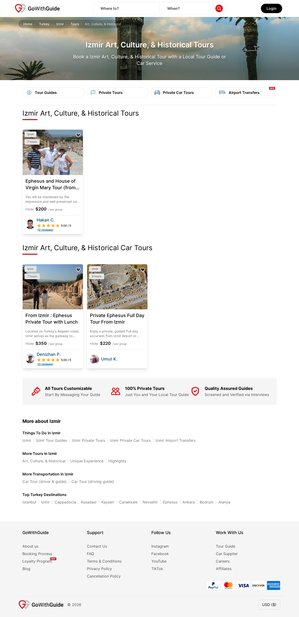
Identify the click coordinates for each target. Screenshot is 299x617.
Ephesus (170, 502)
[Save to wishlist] (78, 135)
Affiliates (223, 568)
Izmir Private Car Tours (130, 440)
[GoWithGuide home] (37, 8)
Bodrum (207, 502)
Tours (75, 24)
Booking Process (37, 553)
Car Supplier (227, 553)
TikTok (157, 568)
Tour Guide (225, 546)
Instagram (160, 546)
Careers (223, 561)
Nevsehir (150, 502)
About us (30, 546)
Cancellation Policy (104, 576)
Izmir (60, 24)
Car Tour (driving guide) (92, 481)
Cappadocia (65, 502)
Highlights (117, 461)
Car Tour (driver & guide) (44, 481)
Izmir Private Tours (88, 440)
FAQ (90, 553)
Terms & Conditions (104, 561)
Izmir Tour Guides (51, 440)
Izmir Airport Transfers (176, 440)
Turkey (44, 24)
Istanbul (29, 502)
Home (27, 24)
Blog (26, 568)
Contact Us (97, 546)
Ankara (188, 502)
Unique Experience (86, 461)
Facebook (160, 553)
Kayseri (107, 502)
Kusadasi (88, 502)
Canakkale (128, 502)
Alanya (224, 502)
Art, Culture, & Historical (43, 461)
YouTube (159, 561)
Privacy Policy (99, 568)
